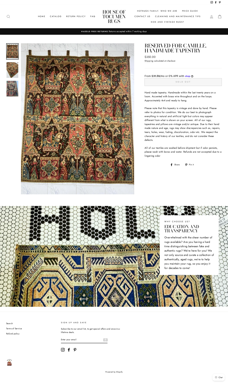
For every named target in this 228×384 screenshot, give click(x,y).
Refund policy (12, 333)
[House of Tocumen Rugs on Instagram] (63, 350)
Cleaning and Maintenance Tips (178, 16)
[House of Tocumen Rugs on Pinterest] (75, 350)
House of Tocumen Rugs (114, 16)
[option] (114, 31)
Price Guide (190, 10)
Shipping (149, 60)
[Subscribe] (105, 340)
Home (41, 16)
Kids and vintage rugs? (167, 21)
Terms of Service (14, 328)
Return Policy (76, 16)
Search (9, 323)
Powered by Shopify (114, 372)
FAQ (92, 16)
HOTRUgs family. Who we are (157, 10)
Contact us (142, 16)
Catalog (56, 16)
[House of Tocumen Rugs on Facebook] (69, 350)
